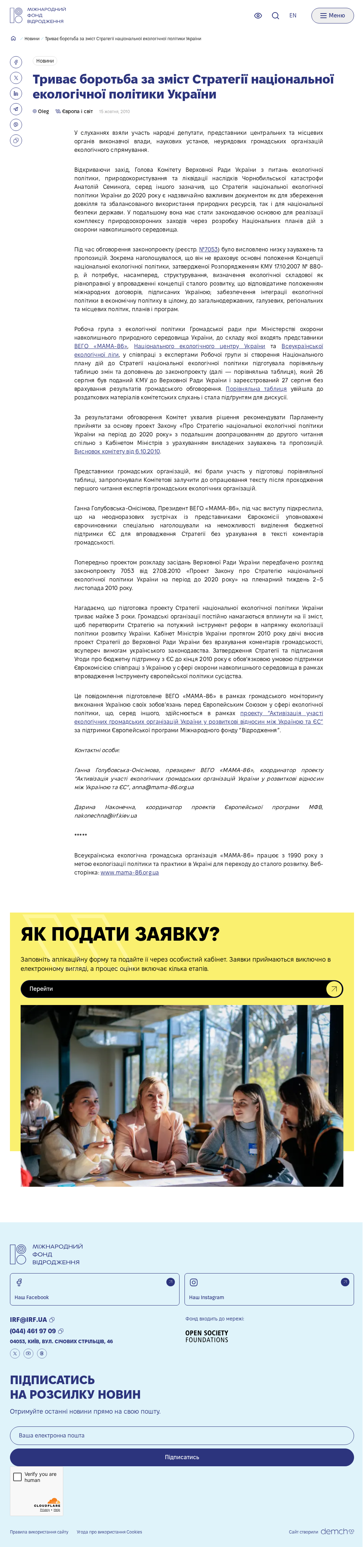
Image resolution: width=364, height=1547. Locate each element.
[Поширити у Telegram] (16, 109)
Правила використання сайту (39, 1532)
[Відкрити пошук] (275, 15)
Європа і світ (77, 111)
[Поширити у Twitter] (16, 78)
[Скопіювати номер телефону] (61, 1331)
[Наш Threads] (42, 1354)
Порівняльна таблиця (256, 389)
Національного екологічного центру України (199, 346)
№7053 (208, 249)
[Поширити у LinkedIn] (16, 93)
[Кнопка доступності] (258, 15)
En (292, 15)
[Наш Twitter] (15, 1354)
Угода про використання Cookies (109, 1532)
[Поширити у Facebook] (16, 62)
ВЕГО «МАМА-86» (100, 346)
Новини (32, 38)
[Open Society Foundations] (209, 1336)
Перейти (41, 989)
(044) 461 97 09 (33, 1331)
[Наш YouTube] (28, 1354)
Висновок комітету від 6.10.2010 (117, 451)
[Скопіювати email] (52, 1319)
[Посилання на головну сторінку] (38, 15)
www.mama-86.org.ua (130, 873)
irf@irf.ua (28, 1319)
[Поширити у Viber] (16, 125)
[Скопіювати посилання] (16, 140)
